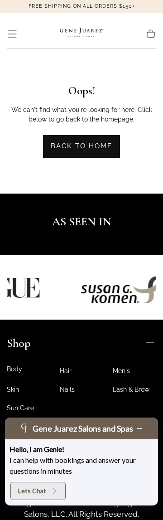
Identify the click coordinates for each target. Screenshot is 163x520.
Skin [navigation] (13, 389)
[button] (12, 34)
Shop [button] (18, 343)
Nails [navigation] (67, 389)
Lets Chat (32, 491)
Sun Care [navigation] (20, 408)
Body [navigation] (14, 369)
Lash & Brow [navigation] (131, 389)
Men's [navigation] (121, 370)
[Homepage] (81, 34)
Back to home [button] (81, 146)
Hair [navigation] (66, 370)
